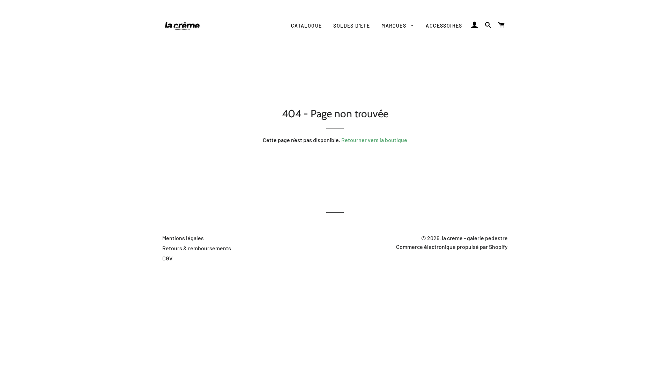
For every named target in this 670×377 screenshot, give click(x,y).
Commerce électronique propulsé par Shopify (452, 246)
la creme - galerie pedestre (475, 238)
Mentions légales (183, 238)
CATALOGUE (306, 26)
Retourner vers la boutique (374, 139)
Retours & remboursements (196, 248)
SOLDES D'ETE (351, 26)
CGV (167, 258)
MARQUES (394, 26)
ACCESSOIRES (444, 26)
